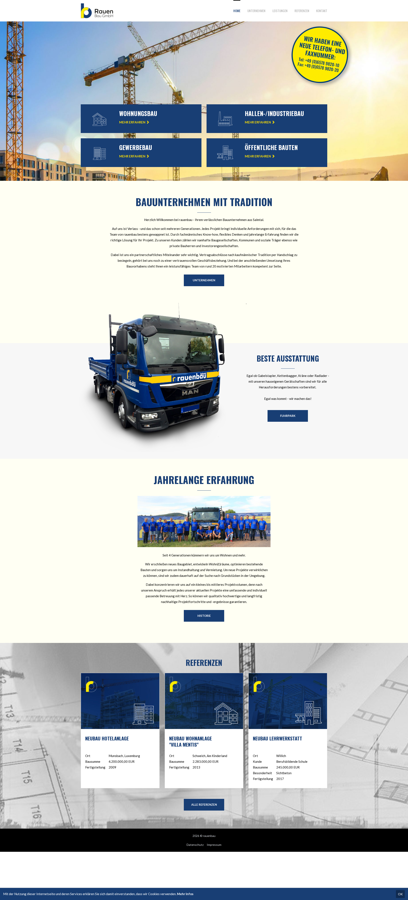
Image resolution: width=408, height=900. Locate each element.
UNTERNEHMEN (204, 280)
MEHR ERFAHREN (132, 122)
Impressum (214, 844)
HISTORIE (204, 615)
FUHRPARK (287, 415)
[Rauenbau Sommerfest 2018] (204, 546)
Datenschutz (195, 844)
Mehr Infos (185, 894)
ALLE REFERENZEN (204, 804)
